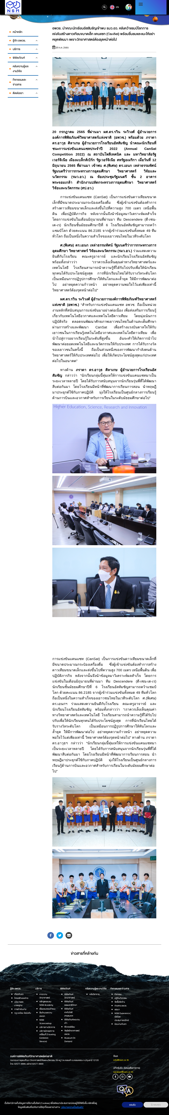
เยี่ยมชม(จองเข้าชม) (47, 1009)
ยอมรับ (132, 1105)
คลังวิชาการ (94, 994)
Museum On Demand (69, 1039)
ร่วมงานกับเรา (120, 1024)
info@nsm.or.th (121, 1060)
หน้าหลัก (17, 32)
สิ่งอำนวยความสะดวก (45, 1014)
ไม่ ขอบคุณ (156, 1105)
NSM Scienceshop (45, 1021)
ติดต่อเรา (18, 93)
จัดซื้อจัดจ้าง (120, 1002)
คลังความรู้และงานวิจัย (21, 69)
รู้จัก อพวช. (19, 40)
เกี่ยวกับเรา (19, 994)
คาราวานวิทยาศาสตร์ (44, 996)
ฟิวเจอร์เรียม (69, 1027)
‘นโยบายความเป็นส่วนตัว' (72, 1107)
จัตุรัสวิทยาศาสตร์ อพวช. (71, 1032)
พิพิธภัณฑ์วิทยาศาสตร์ (69, 996)
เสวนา (117, 1009)
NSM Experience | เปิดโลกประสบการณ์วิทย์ (123, 1017)
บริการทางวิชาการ (47, 1027)
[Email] (69, 935)
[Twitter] (59, 935)
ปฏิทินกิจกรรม (121, 998)
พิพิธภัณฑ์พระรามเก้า (72, 1021)
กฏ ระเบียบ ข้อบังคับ (22, 1013)
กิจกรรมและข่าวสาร (19, 82)
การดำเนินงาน (20, 1009)
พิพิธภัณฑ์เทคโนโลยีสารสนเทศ (68, 1012)
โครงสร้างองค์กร (21, 998)
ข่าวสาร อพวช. (121, 1005)
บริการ (16, 49)
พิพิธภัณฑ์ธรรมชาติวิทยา (70, 1003)
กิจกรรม (118, 994)
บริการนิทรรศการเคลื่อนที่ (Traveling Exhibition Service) (47, 1036)
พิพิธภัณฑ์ (19, 57)
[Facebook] (50, 935)
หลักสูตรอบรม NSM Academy (46, 1003)
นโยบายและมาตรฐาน (19, 1003)
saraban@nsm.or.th (123, 1072)
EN (117, 7)
